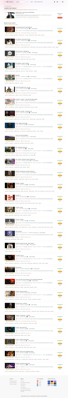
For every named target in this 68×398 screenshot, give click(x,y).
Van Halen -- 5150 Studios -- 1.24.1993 (22, 315)
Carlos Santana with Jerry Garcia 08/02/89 (23, 27)
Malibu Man (17, 75)
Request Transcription (13, 382)
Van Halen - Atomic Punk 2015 (21, 327)
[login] (63, 2)
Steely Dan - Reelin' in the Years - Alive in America (24, 243)
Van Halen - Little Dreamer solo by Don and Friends (24, 171)
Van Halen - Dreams (19, 207)
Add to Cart (60, 31)
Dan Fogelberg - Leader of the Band (22, 63)
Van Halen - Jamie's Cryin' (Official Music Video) (24, 351)
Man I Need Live (18, 267)
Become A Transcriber (13, 384)
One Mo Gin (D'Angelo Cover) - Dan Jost (22, 87)
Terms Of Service (23, 387)
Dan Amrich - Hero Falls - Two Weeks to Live (23, 111)
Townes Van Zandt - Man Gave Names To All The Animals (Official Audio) (28, 279)
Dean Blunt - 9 (18, 195)
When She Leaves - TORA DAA (21, 303)
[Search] (27, 2)
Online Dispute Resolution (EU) (25, 388)
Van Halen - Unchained (19, 183)
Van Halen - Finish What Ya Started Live (22, 363)
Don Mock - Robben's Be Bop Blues (22, 339)
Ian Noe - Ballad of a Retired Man (21, 123)
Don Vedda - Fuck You (19, 255)
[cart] (57, 2)
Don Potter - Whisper (19, 219)
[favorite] (54, 2)
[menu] (5, 2)
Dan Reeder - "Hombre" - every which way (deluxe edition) (26, 99)
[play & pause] (17, 31)
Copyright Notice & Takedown (25, 382)
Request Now (60, 17)
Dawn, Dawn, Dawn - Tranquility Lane (22, 51)
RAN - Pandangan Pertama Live (21, 147)
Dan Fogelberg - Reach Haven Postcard (22, 39)
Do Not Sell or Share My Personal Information (26, 391)
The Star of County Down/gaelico (21, 135)
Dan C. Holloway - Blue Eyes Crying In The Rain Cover (25, 159)
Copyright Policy (23, 384)
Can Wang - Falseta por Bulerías (21, 291)
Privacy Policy (23, 385)
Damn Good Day (18, 231)
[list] (60, 1)
